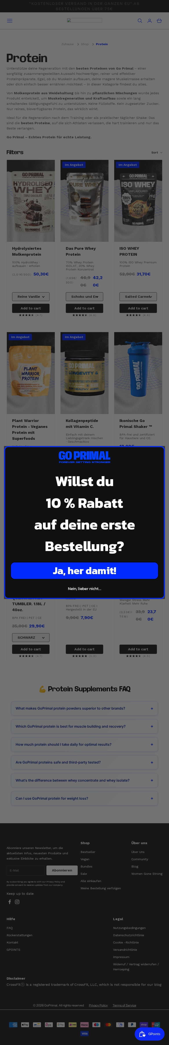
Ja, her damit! (84, 570)
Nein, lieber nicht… (84, 589)
